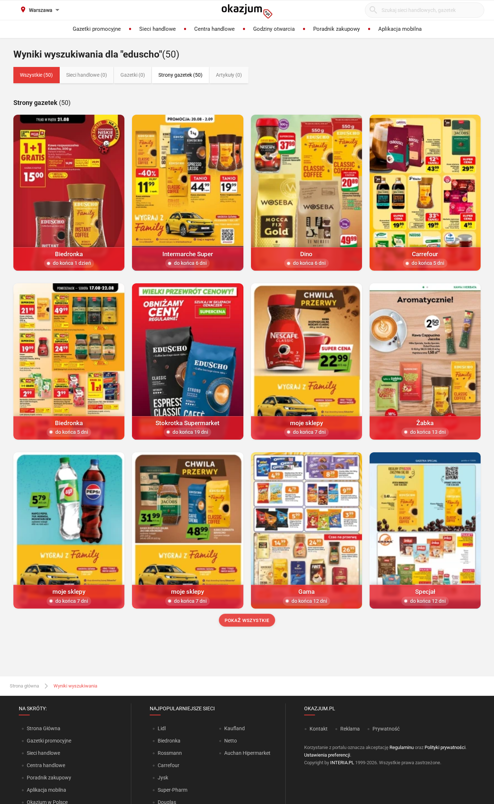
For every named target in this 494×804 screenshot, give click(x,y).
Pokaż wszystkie (247, 620)
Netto (230, 741)
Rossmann (170, 753)
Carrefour (168, 765)
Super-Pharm (172, 790)
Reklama (350, 729)
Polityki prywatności (445, 747)
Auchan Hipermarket (247, 753)
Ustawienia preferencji (327, 755)
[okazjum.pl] (247, 11)
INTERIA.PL (342, 762)
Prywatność (386, 729)
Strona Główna (43, 728)
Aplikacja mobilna (46, 790)
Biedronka (169, 741)
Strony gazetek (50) (180, 75)
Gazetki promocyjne (49, 741)
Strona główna (24, 686)
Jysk (163, 777)
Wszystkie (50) (36, 75)
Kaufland (234, 728)
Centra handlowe (46, 765)
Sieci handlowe (43, 753)
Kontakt (319, 729)
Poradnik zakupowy (49, 777)
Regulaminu (401, 747)
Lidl (162, 728)
